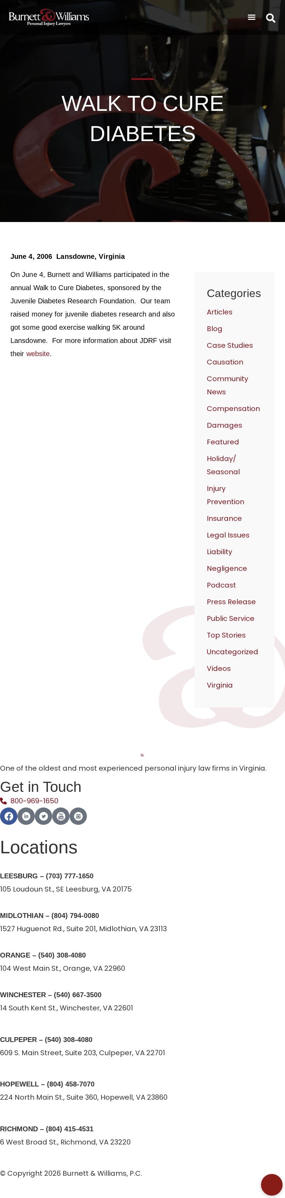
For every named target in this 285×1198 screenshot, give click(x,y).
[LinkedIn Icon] (26, 816)
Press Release (231, 602)
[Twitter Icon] (43, 816)
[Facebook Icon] (8, 816)
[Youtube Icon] (61, 816)
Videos (219, 668)
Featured (223, 442)
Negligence (227, 568)
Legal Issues (228, 535)
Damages (224, 425)
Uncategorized (232, 652)
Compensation (233, 408)
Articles (220, 312)
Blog (214, 329)
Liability (219, 552)
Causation (225, 362)
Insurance (224, 518)
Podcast (221, 585)
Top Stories (226, 635)
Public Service (230, 618)
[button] (251, 17)
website (38, 354)
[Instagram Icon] (78, 816)
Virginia (220, 685)
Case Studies (230, 345)
